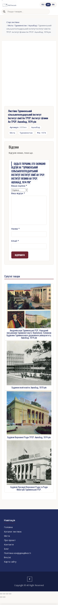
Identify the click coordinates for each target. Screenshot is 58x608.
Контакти (9, 544)
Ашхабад (32, 25)
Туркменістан (21, 25)
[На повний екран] (4, 593)
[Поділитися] (7, 593)
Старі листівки (12, 22)
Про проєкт (10, 540)
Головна (8, 527)
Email (15, 240)
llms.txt (7, 557)
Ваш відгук (18, 193)
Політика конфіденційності (17, 553)
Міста (10, 25)
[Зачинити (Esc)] (10, 593)
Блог (6, 548)
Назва (15, 228)
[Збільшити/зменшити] (1, 593)
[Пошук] (4, 11)
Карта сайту (10, 561)
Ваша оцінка (19, 185)
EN (53, 4)
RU (43, 4)
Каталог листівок (13, 531)
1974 (41, 132)
